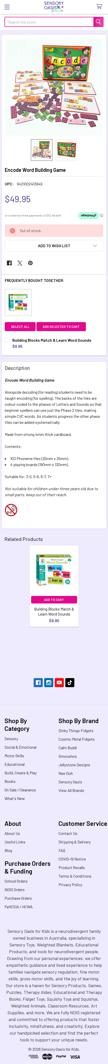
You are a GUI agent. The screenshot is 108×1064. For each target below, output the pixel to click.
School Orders (16, 881)
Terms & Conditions (75, 876)
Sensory (11, 738)
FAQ (62, 850)
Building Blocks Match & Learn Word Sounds (54, 611)
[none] (54, 87)
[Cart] (100, 6)
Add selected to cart (61, 327)
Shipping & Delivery (75, 841)
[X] (19, 263)
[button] (54, 245)
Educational (15, 764)
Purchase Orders (18, 898)
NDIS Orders (15, 889)
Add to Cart (54, 600)
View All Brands (71, 790)
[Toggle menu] (7, 7)
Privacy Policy (70, 884)
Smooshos (68, 756)
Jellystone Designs (74, 764)
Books (10, 781)
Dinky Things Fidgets (76, 730)
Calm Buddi (68, 747)
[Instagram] (48, 682)
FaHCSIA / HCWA (19, 906)
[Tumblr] (69, 682)
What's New (15, 798)
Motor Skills (14, 755)
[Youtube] (59, 682)
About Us (12, 833)
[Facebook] (9, 263)
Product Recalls (72, 867)
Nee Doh (66, 773)
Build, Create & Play (21, 772)
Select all (20, 327)
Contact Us (68, 833)
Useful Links (15, 841)
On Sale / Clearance (20, 789)
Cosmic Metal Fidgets (77, 739)
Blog (8, 850)
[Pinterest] (30, 263)
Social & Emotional (20, 747)
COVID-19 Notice (72, 858)
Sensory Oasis (70, 781)
